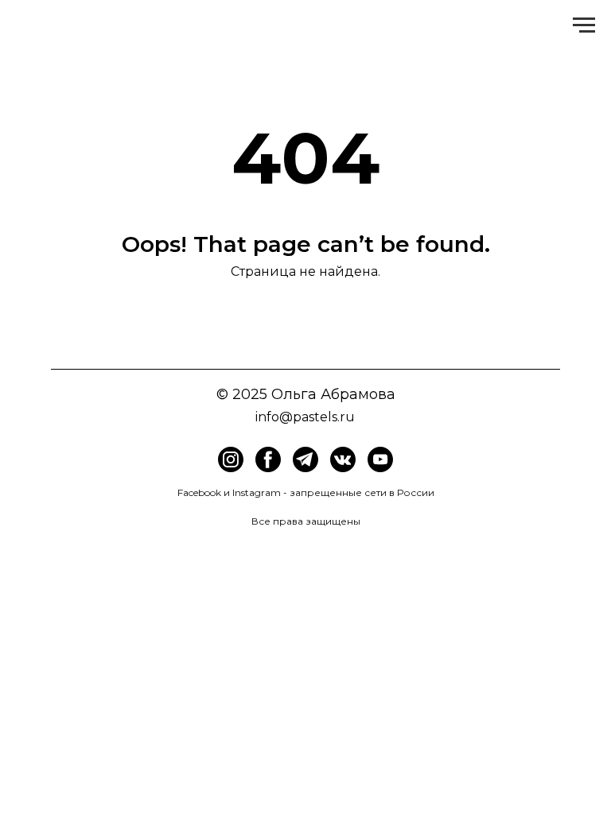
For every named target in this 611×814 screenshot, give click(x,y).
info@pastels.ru (305, 416)
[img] (268, 459)
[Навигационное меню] (584, 25)
